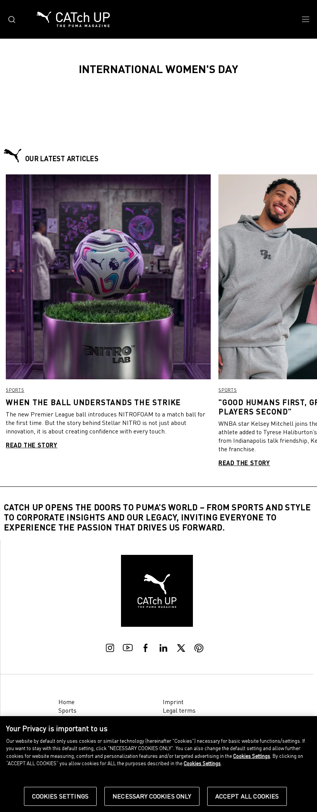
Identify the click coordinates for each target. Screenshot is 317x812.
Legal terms (179, 710)
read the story (32, 445)
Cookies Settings (60, 796)
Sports (15, 389)
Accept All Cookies (247, 796)
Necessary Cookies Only (151, 796)
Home (66, 702)
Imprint (173, 702)
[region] (158, 764)
